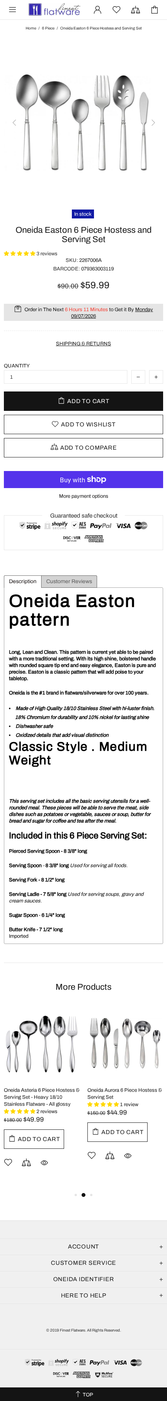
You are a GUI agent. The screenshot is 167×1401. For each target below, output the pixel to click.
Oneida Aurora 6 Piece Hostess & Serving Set (124, 1094)
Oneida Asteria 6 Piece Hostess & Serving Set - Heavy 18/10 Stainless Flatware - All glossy (42, 1097)
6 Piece (48, 28)
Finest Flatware (54, 10)
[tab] (23, 581)
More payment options (83, 496)
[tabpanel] (42, 1097)
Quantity (17, 366)
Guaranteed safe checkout (83, 516)
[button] (20, 253)
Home (31, 28)
